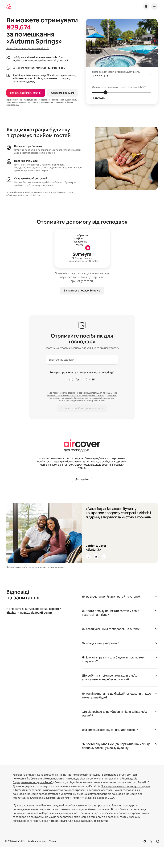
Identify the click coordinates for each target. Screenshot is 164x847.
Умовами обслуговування (58, 395)
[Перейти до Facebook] (145, 841)
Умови (52, 841)
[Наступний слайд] (103, 556)
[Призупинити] (96, 556)
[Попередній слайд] (88, 556)
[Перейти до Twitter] (151, 841)
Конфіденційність (37, 841)
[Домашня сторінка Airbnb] (8, 6)
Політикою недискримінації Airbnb (87, 395)
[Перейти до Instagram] (157, 841)
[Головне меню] (154, 6)
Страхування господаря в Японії (32, 782)
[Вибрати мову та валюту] (146, 6)
